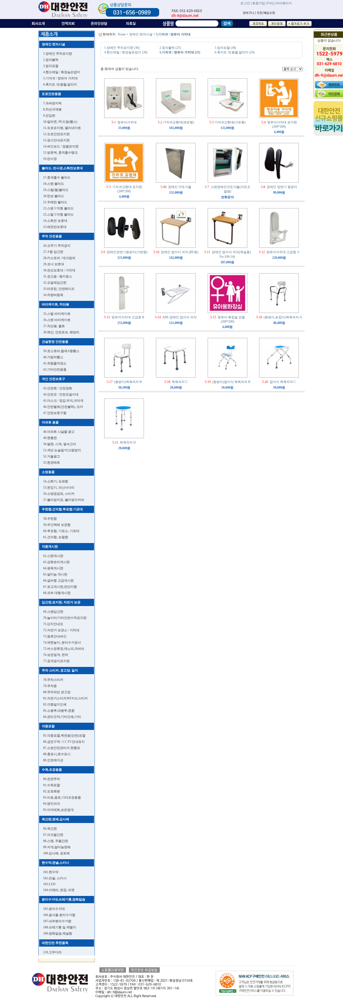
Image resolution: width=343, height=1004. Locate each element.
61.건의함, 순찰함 (55, 537)
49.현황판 (50, 438)
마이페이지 (284, 3)
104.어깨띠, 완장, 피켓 (58, 890)
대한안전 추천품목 (55, 943)
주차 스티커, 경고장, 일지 (60, 670)
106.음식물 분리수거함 (59, 915)
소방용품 (48, 472)
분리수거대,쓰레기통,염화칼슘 (63, 899)
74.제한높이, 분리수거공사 (62, 642)
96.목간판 (50, 828)
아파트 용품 (50, 422)
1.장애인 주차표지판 (57, 54)
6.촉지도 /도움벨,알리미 (60, 84)
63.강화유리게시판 (56, 562)
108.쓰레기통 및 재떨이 (59, 927)
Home (122, 34)
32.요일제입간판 (54, 283)
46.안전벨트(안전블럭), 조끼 (63, 407)
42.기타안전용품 (54, 369)
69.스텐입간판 (53, 612)
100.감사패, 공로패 (56, 853)
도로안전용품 (51, 94)
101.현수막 (50, 872)
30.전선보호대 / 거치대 (59, 270)
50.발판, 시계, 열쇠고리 (59, 444)
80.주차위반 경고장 (56, 692)
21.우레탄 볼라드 (55, 202)
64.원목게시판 (53, 568)
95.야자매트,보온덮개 (58, 810)
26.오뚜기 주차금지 (56, 246)
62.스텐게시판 (53, 556)
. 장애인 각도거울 (176, 187)
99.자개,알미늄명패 (56, 847)
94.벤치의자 (51, 804)
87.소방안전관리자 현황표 (61, 748)
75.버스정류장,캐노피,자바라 (63, 649)
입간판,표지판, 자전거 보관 (61, 602)
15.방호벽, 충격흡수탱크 (60, 152)
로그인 (245, 3)
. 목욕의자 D (124, 442)
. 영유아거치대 (124, 122)
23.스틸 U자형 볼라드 (58, 214)
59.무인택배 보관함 (56, 525)
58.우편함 (50, 519)
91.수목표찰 (51, 785)
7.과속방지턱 (52, 103)
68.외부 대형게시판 (56, 593)
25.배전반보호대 (54, 227)
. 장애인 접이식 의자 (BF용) (175, 252)
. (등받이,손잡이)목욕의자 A (279, 317)
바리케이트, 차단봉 (55, 304)
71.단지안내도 (53, 624)
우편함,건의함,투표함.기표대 (62, 509)
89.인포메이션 (53, 760)
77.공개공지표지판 (56, 661)
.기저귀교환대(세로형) (176, 122)
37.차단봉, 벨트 (54, 326)
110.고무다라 (52, 952)
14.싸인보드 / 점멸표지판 (61, 146)
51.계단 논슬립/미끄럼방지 (62, 450)
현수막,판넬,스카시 (55, 863)
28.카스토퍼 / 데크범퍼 (59, 258)
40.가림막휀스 (53, 357)
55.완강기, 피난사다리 (58, 487)
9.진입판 (49, 115)
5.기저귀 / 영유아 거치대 (60, 78)
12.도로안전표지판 (56, 134)
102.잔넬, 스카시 (54, 878)
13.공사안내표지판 (56, 140)
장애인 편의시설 (53, 44)
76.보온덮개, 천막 (55, 655)
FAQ (270, 3)
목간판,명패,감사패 (55, 819)
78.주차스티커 (53, 680)
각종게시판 (50, 546)
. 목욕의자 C (176, 382)
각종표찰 (48, 726)
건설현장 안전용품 (55, 342)
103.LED (49, 884)
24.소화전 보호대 (55, 221)
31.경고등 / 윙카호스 (57, 276)
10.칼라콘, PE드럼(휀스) (60, 122)
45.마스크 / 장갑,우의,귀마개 (63, 401)
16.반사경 (50, 159)
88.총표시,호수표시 (56, 754)
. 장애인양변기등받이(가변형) (124, 252)
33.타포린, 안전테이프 (58, 289)
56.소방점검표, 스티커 (58, 494)
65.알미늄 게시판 (55, 574)
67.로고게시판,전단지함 (60, 587)
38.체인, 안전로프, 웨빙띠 (61, 332)
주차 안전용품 (52, 236)
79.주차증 (50, 686)
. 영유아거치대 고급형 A (279, 252)
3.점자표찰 (50, 66)
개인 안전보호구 (53, 379)
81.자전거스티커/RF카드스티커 (65, 698)
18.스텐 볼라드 (53, 184)
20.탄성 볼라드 (53, 196)
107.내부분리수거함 (57, 921)
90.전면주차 (51, 779)
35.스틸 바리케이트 (56, 314)
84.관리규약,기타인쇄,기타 (62, 717)
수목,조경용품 (52, 770)
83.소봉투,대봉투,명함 (58, 711)
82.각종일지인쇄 (54, 704)
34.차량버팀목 (53, 295)
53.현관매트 (51, 462)
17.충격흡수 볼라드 (56, 177)
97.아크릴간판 (53, 835)
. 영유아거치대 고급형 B (124, 317)
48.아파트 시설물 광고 (58, 432)
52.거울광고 (51, 456)
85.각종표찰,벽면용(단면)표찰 (64, 735)
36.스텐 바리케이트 (56, 320)
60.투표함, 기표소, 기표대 (61, 531)
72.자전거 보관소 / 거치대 (61, 630)
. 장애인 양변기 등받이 (279, 187)
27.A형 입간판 (53, 252)
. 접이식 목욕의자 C (279, 382)
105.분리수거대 (54, 909)
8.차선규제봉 (52, 109)
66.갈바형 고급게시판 (58, 580)
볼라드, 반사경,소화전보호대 (62, 168)
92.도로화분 (51, 791)
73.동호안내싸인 (54, 636)
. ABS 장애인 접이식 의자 (176, 317)
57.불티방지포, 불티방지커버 (63, 500)
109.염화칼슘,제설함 (57, 933)
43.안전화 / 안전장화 (57, 388)
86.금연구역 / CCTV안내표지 (64, 742)
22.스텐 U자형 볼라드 (58, 208)
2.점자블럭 (50, 60)
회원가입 (258, 3)
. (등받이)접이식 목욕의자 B (227, 382)
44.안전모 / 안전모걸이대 (61, 394)
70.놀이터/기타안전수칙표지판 (65, 618)
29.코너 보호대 (53, 264)
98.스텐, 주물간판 (55, 841)
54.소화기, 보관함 (55, 481)
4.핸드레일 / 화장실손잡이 (61, 72)
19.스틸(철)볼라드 (56, 190)
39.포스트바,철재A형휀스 (61, 351)
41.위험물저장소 (54, 363)
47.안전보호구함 (54, 413)
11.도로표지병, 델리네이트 (62, 128)
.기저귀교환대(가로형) (227, 122)
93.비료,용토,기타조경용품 (62, 797)
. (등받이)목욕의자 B (124, 382)
